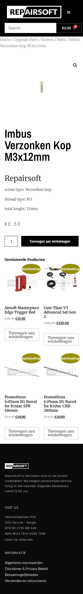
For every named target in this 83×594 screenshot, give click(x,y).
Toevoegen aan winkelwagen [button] (22, 335)
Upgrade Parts (26, 39)
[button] (68, 12)
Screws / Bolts (54, 39)
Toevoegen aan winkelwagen (50, 241)
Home (5, 39)
